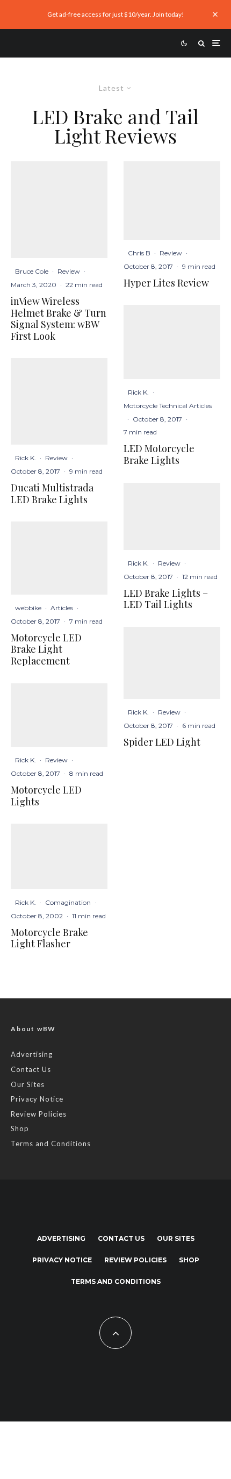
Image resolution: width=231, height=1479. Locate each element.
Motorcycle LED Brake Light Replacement (46, 649)
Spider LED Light (162, 742)
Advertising (32, 1054)
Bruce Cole (31, 271)
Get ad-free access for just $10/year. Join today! (115, 14)
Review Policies (39, 1114)
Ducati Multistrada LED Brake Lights (52, 493)
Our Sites (28, 1084)
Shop (20, 1128)
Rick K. (25, 458)
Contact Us (31, 1069)
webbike (28, 608)
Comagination (68, 902)
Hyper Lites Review (166, 283)
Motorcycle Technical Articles (168, 406)
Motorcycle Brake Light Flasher (49, 938)
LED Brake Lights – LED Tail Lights (166, 599)
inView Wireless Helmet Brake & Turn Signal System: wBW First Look (58, 319)
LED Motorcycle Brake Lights (159, 454)
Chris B (139, 253)
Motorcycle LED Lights (46, 796)
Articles (61, 608)
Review (68, 271)
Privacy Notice (37, 1099)
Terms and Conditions (51, 1143)
